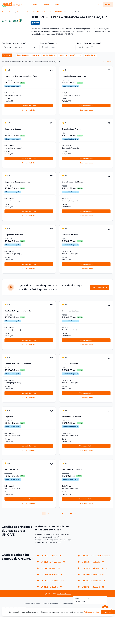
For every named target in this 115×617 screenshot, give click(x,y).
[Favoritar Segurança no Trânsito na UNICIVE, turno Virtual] (109, 463)
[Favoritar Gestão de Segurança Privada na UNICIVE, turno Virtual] (51, 305)
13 (71, 513)
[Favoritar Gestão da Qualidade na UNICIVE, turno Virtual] (109, 305)
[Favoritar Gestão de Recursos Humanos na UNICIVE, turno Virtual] (51, 358)
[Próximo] (75, 513)
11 (62, 513)
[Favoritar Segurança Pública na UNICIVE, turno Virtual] (51, 463)
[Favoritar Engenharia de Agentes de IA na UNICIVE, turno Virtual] (51, 176)
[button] (7, 55)
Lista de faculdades (45, 12)
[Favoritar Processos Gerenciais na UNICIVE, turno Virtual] (109, 411)
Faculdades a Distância (26, 12)
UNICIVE (58, 12)
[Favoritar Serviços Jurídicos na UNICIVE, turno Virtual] (109, 229)
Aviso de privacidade (32, 603)
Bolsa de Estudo (8, 12)
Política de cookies (50, 603)
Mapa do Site (86, 603)
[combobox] (57, 47)
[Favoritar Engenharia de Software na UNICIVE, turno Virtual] (109, 176)
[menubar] (43, 4)
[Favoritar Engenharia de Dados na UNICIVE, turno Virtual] (51, 229)
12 (66, 513)
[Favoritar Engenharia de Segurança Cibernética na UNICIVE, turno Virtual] (51, 70)
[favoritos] (99, 4)
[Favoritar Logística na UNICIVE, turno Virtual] (51, 411)
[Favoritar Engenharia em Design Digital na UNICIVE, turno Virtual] (109, 70)
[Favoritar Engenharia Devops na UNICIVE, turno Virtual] (51, 123)
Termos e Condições (69, 603)
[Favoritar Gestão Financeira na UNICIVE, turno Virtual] (109, 358)
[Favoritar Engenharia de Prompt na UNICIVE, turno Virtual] (109, 123)
